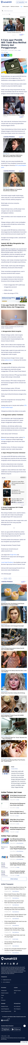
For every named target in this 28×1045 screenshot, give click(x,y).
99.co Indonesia (17, 1006)
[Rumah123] (6, 2)
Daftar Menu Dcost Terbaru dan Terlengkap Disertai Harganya (17, 820)
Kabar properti (5, 6)
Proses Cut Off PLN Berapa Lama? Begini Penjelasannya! (18, 847)
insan (19, 50)
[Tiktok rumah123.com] (17, 964)
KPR (15, 992)
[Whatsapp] (11, 55)
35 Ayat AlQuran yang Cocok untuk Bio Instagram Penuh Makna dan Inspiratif (17, 828)
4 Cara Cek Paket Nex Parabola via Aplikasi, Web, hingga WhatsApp (17, 856)
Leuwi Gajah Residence (7, 562)
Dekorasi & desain (15, 6)
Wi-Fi (10, 578)
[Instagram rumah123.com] (8, 964)
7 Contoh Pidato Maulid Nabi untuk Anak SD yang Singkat (14, 935)
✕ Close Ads (24, 1042)
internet (5, 578)
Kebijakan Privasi (4, 1006)
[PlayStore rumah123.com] (16, 1029)
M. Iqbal (6, 52)
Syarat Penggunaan (5, 1008)
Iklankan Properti (17, 990)
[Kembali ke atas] (24, 1026)
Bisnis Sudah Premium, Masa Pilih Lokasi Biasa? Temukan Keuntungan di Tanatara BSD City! (15, 895)
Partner (2, 995)
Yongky (17, 867)
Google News (13, 554)
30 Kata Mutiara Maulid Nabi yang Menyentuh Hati (13, 942)
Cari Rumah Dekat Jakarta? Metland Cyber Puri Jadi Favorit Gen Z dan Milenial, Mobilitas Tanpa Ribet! (15, 915)
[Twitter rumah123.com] (5, 964)
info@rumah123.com (7, 979)
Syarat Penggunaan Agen (6, 1011)
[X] (5, 55)
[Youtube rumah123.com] (10, 964)
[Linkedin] (8, 55)
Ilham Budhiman (20, 843)
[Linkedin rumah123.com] (14, 964)
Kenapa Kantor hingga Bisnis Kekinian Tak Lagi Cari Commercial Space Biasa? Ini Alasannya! (15, 888)
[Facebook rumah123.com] (2, 964)
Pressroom (3, 1000)
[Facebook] (2, 55)
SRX (15, 1011)
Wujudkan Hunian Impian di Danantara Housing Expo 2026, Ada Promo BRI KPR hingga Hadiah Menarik (15, 908)
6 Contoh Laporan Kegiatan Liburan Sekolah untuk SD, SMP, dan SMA (17, 872)
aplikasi (9, 360)
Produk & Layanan (4, 992)
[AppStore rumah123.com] (5, 1029)
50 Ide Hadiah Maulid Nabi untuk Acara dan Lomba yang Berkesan (15, 922)
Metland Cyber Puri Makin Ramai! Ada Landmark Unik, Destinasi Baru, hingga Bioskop (14, 929)
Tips (21, 6)
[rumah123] (9, 958)
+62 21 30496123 (6, 982)
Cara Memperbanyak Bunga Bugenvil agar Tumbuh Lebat (18, 839)
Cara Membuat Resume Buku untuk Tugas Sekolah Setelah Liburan (18, 864)
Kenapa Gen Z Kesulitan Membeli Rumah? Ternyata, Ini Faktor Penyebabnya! (15, 949)
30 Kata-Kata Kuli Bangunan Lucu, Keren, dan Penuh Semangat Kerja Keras (17, 804)
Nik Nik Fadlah (15, 939)
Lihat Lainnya (14, 879)
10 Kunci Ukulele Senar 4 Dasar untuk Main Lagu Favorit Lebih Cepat (18, 812)
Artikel (7, 14)
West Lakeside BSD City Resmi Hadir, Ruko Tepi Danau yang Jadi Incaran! (14, 901)
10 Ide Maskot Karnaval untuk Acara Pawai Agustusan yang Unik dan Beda (18, 796)
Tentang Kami (4, 990)
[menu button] (26, 2)
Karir (2, 997)
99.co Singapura (17, 1008)
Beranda (3, 14)
